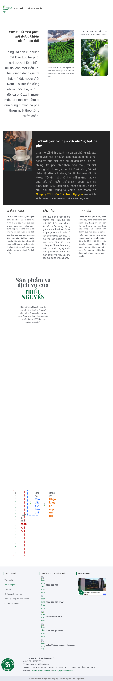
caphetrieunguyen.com (41, 670)
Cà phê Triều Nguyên (28, 8)
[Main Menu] (107, 8)
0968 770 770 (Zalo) (55, 602)
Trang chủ (9, 580)
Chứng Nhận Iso (12, 603)
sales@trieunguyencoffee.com (60, 645)
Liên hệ (37, 494)
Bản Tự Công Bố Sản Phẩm (17, 599)
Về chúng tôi (10, 585)
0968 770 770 (52, 585)
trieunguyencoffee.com (63, 670)
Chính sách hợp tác (13, 594)
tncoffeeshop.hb (54, 617)
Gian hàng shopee (54, 631)
